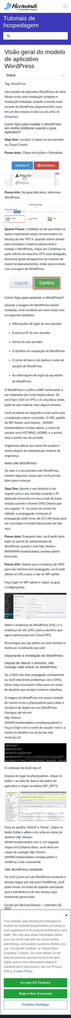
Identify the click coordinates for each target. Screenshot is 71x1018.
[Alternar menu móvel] (65, 6)
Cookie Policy (23, 971)
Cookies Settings (35, 1004)
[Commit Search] (8, 36)
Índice (11, 75)
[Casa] (21, 7)
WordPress (18, 84)
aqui (7, 528)
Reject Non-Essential (35, 993)
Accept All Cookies (35, 982)
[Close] (66, 915)
